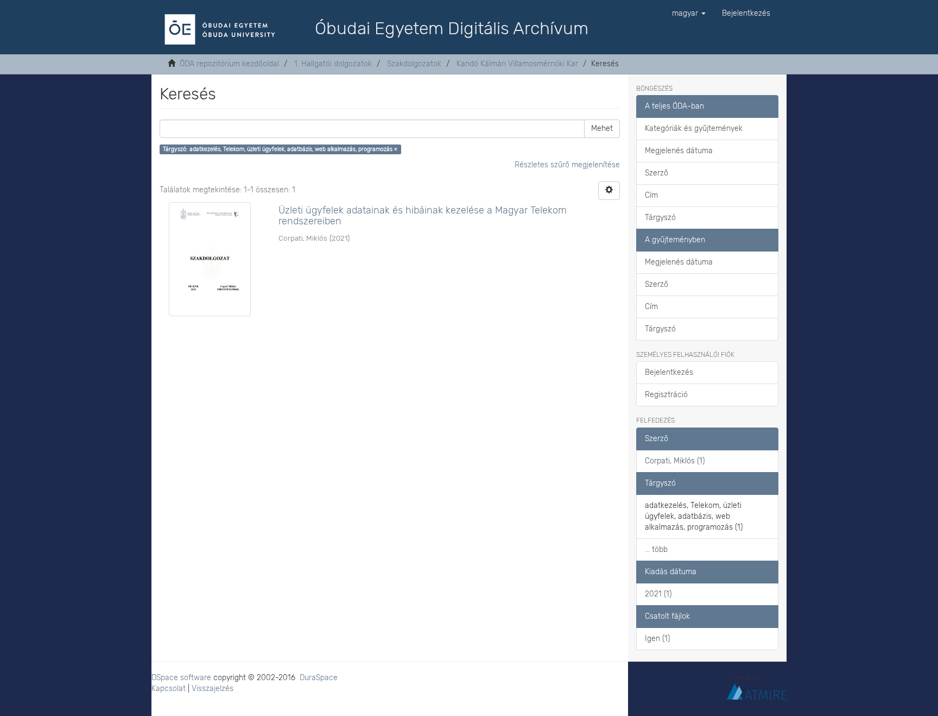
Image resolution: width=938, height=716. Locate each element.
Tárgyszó (660, 217)
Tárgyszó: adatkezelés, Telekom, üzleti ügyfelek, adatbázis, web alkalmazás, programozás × (280, 149)
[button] (689, 13)
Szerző (656, 173)
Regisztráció (666, 394)
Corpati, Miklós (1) (675, 461)
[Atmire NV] (757, 690)
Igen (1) (657, 638)
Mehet (602, 128)
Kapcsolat (168, 688)
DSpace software (181, 677)
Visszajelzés (212, 688)
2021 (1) (658, 594)
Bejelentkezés (669, 372)
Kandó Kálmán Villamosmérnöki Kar (517, 63)
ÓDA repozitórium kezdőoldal (229, 63)
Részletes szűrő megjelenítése (567, 164)
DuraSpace (319, 677)
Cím (651, 195)
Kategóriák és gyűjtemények (694, 128)
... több (656, 549)
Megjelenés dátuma (679, 150)
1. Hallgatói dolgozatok (333, 63)
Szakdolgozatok (414, 63)
